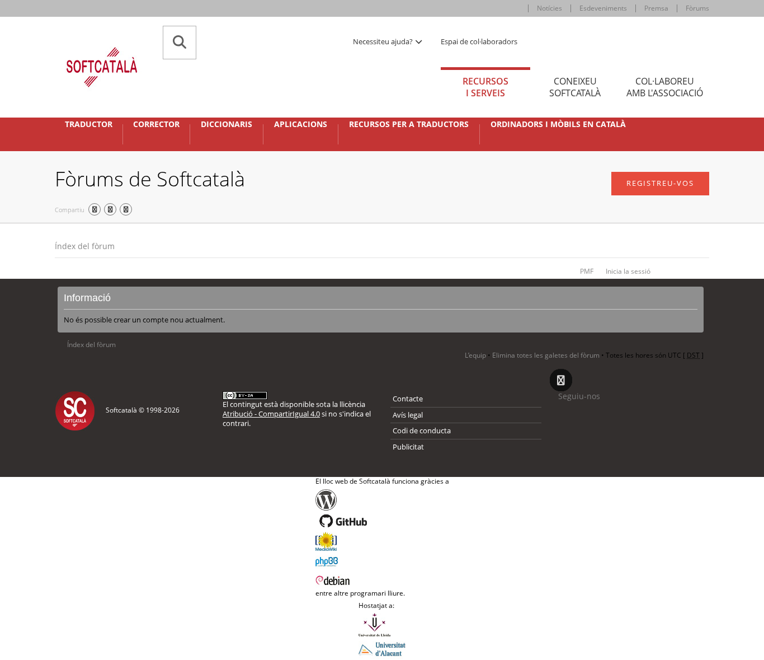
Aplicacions (300, 124)
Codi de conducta (422, 430)
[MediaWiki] (382, 541)
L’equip (475, 355)
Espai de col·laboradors (479, 41)
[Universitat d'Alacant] (382, 648)
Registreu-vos (660, 183)
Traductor (88, 124)
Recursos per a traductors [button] (409, 124)
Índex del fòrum (85, 246)
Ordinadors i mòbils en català (558, 124)
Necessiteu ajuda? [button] (383, 41)
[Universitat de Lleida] (382, 624)
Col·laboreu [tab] (664, 87)
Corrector (156, 124)
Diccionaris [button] (226, 124)
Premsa (656, 8)
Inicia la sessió (628, 271)
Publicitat (408, 447)
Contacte (408, 399)
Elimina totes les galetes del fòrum (546, 355)
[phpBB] (382, 560)
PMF (586, 271)
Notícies (549, 8)
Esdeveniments (603, 8)
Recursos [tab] (485, 87)
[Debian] (382, 579)
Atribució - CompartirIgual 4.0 (271, 414)
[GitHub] (382, 521)
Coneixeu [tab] (575, 87)
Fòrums (697, 8)
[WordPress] (382, 500)
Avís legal (408, 415)
